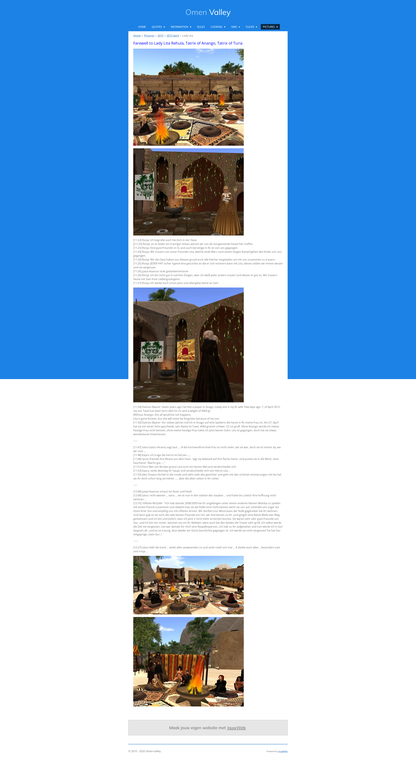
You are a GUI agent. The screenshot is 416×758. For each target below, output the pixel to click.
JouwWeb (236, 727)
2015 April (173, 35)
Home (137, 35)
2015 (160, 35)
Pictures (149, 35)
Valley (208, 12)
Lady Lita (187, 35)
